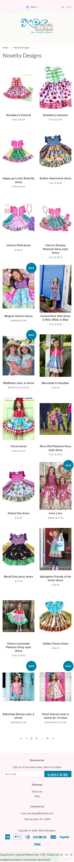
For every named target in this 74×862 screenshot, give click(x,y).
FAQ (37, 796)
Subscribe (57, 775)
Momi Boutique (47, 830)
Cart (68, 6)
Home (5, 47)
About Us (37, 791)
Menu (33, 7)
